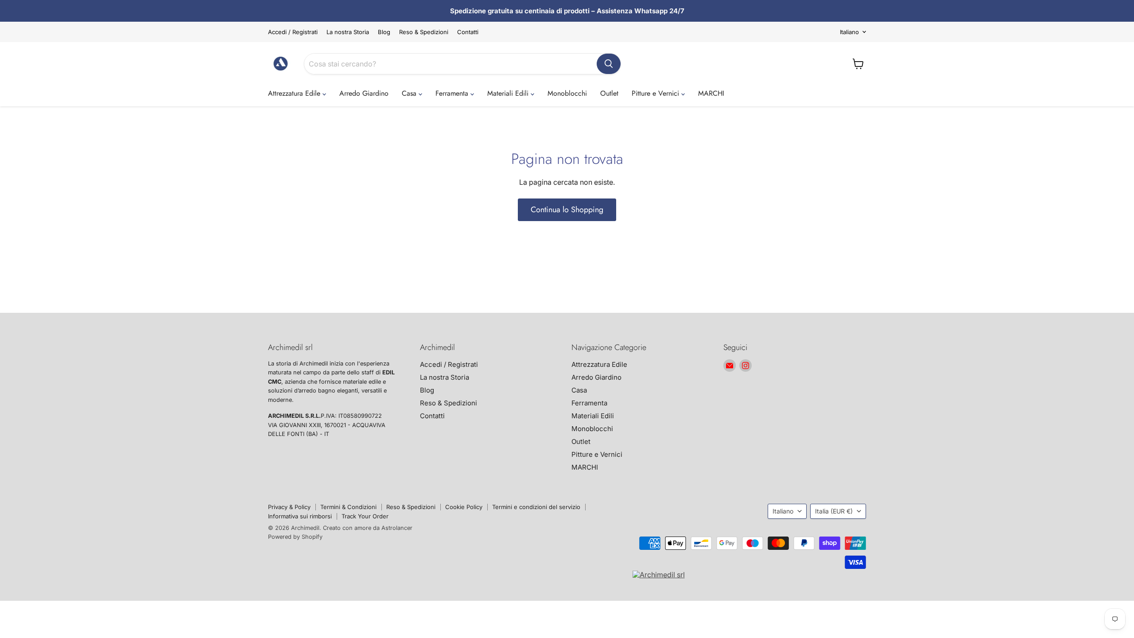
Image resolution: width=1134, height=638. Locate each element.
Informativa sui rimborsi (300, 516)
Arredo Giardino (363, 93)
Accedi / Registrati (293, 32)
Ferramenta (452, 93)
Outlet (609, 93)
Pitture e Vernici (656, 93)
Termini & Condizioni (348, 506)
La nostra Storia (347, 32)
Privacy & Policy (289, 506)
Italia (834, 511)
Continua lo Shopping (567, 209)
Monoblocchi (567, 93)
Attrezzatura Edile (295, 93)
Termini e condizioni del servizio (536, 506)
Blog (384, 32)
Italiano (849, 31)
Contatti (467, 32)
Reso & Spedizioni (423, 32)
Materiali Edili (509, 93)
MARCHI (711, 93)
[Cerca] (609, 64)
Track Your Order (365, 516)
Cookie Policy (463, 506)
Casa (410, 93)
